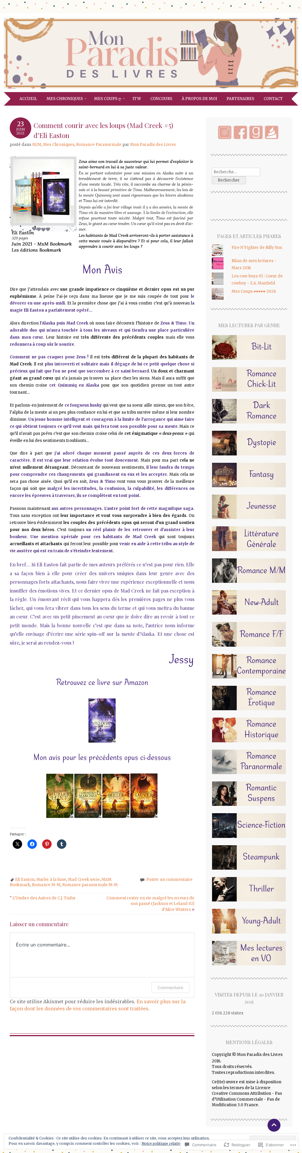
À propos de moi (199, 98)
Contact (273, 98)
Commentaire (170, 987)
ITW (136, 98)
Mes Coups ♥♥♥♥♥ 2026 (254, 291)
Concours (161, 98)
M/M (36, 144)
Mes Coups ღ (107, 98)
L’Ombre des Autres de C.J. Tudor (43, 898)
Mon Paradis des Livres (153, 144)
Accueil (28, 98)
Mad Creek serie (84, 879)
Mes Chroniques (65, 98)
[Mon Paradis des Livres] (151, 88)
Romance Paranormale (99, 144)
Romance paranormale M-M (90, 884)
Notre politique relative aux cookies (173, 1143)
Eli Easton (25, 879)
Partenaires (240, 98)
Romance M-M (46, 884)
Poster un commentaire (169, 879)
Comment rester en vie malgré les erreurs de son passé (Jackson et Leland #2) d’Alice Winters (150, 904)
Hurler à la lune (51, 879)
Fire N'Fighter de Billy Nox (257, 247)
